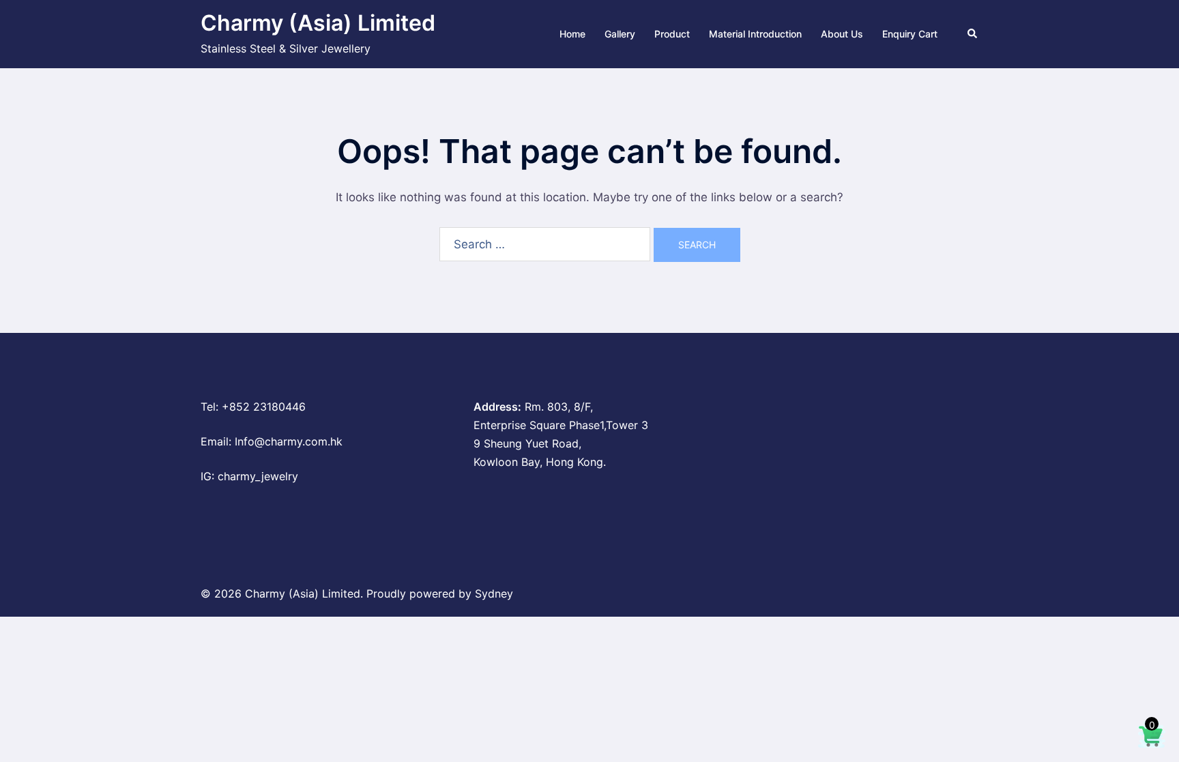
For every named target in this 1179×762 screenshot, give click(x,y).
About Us (842, 34)
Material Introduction (755, 34)
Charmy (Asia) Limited (318, 23)
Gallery (620, 34)
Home (572, 34)
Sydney (494, 593)
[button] (972, 34)
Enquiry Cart (909, 34)
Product (672, 34)
